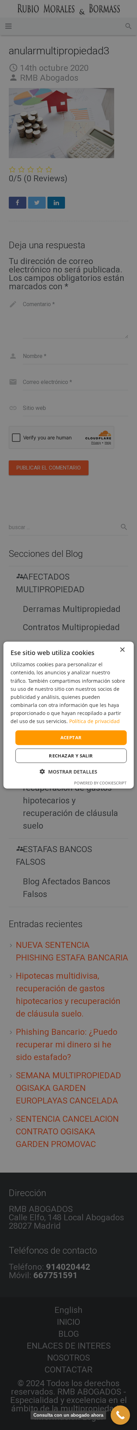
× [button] (122, 650)
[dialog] (69, 715)
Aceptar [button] (71, 737)
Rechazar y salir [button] (71, 755)
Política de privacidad (94, 721)
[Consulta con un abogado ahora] (120, 1415)
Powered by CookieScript (100, 782)
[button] (68, 771)
